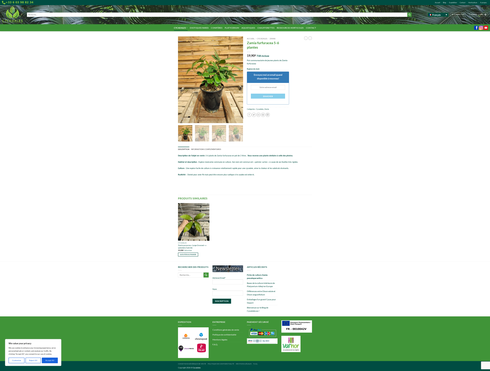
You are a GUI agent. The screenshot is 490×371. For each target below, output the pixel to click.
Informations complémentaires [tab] (206, 149)
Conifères (216, 28)
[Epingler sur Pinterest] (263, 115)
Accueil (437, 3)
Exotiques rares (199, 28)
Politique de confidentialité (224, 334)
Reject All (33, 360)
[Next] (238, 79)
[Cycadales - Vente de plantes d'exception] (12, 14)
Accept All (49, 360)
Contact (462, 3)
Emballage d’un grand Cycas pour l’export (261, 301)
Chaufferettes (265, 28)
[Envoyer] (409, 15)
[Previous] (182, 79)
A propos (483, 3)
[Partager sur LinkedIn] (268, 115)
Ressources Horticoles (290, 28)
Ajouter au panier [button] (188, 254)
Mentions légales (219, 339)
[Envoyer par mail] (258, 115)
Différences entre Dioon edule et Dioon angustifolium (261, 293)
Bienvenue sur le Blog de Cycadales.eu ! (257, 309)
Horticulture (472, 3)
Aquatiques (248, 28)
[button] (458, 15)
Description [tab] (183, 149)
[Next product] (306, 38)
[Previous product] (310, 38)
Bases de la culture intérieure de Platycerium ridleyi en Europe (261, 285)
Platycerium (232, 28)
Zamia (272, 39)
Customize (16, 360)
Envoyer (268, 96)
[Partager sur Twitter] (254, 115)
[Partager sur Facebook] (249, 115)
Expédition (453, 3)
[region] (33, 352)
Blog (444, 3)
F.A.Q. (215, 344)
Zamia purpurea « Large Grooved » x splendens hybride (192, 246)
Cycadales (180, 28)
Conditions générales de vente (225, 330)
